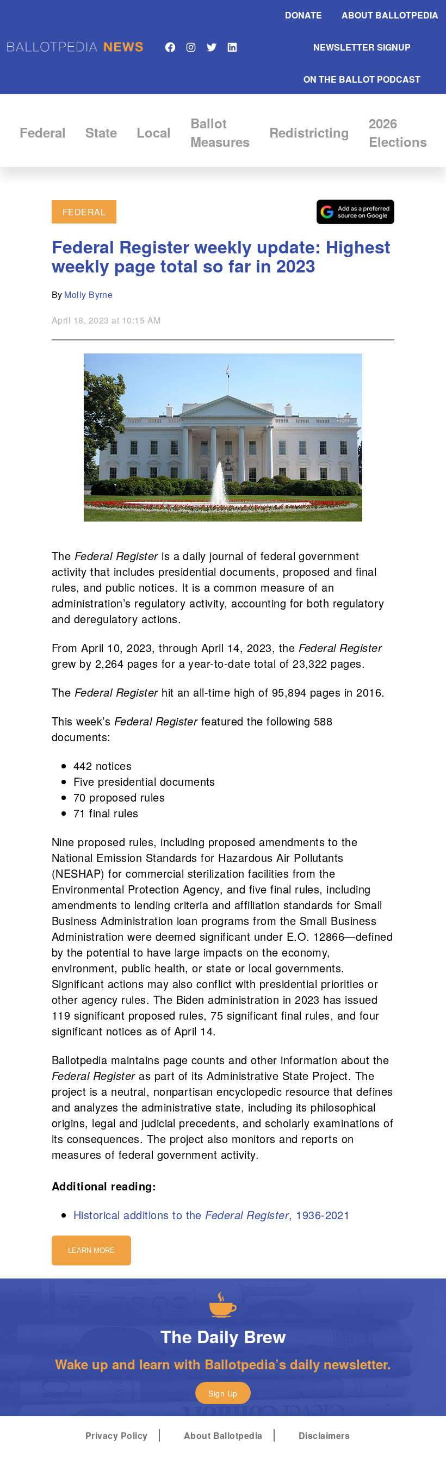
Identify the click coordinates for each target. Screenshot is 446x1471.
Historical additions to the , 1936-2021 (211, 1214)
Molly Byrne (88, 294)
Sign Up (222, 1393)
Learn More (91, 1250)
